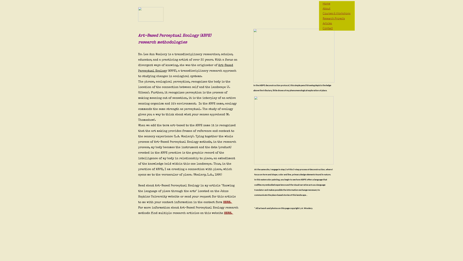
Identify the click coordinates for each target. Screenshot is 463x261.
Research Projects (334, 18)
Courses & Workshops (337, 13)
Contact (328, 28)
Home (326, 3)
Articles (327, 23)
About (326, 8)
